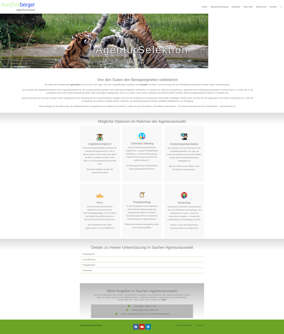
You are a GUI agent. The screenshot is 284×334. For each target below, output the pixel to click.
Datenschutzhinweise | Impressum (190, 325)
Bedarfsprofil (88, 254)
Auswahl (143, 85)
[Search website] (280, 7)
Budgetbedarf (89, 265)
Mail (164, 300)
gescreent (75, 85)
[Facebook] (136, 327)
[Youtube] (142, 327)
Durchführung (89, 259)
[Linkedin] (148, 327)
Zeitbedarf (87, 270)
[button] (142, 254)
